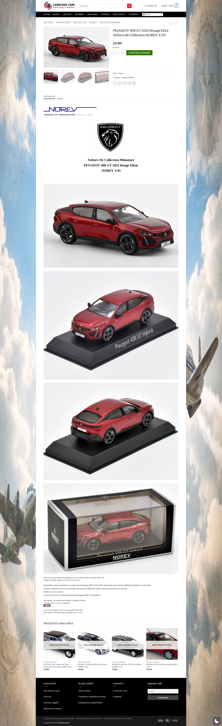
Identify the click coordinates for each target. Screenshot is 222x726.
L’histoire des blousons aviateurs (59, 719)
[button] (151, 5)
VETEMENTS (133, 14)
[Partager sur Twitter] (120, 83)
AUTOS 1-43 (79, 22)
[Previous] (48, 47)
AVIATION (67, 14)
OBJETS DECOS (119, 14)
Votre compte (84, 690)
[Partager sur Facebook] (115, 83)
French (148, 14)
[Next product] (171, 22)
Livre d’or (48, 696)
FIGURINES (79, 14)
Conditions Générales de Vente (92, 696)
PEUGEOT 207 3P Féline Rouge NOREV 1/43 (162, 665)
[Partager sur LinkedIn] (134, 83)
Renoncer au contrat (53, 708)
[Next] (104, 47)
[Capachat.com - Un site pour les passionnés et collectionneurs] (59, 6)
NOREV (93, 22)
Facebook (117, 696)
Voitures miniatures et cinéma (118, 719)
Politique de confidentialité (90, 702)
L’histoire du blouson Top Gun (89, 719)
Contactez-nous (120, 690)
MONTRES (105, 14)
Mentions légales (51, 702)
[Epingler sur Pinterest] (129, 83)
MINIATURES (92, 14)
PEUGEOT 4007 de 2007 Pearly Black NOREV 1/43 (127, 665)
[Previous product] (176, 22)
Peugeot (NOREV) (110, 22)
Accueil (47, 14)
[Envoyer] (129, 6)
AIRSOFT (56, 14)
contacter (80, 612)
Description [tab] (49, 99)
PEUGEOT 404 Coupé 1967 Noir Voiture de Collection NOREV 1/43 (57, 665)
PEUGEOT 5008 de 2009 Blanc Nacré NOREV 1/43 (92, 665)
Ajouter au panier (139, 53)
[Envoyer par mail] (124, 83)
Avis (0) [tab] (60, 99)
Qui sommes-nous (52, 690)
